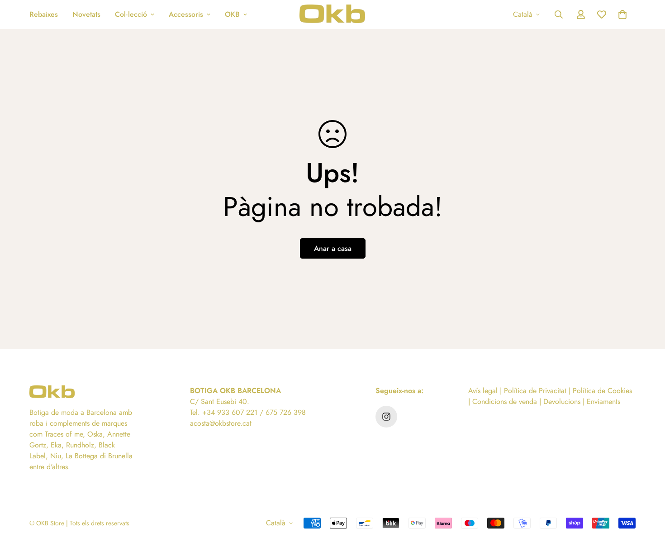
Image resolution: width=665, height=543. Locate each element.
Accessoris (186, 14)
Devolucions (561, 401)
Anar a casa (333, 248)
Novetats (86, 14)
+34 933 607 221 (229, 412)
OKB (232, 14)
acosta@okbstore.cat (221, 423)
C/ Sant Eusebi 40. (219, 401)
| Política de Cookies (599, 390)
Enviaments (603, 401)
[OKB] (332, 14)
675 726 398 (286, 412)
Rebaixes (43, 14)
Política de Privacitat (535, 390)
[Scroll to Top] (647, 493)
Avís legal (483, 390)
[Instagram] (386, 417)
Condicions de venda (504, 401)
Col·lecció (131, 14)
